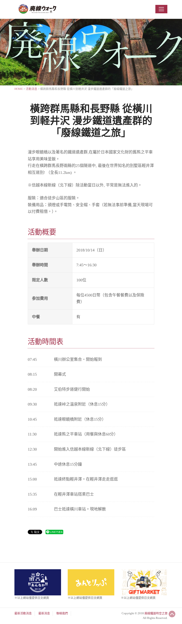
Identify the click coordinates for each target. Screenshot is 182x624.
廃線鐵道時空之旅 (156, 613)
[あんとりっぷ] (91, 582)
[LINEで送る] (54, 532)
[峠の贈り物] (144, 582)
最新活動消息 (23, 613)
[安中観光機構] (37, 582)
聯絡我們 (62, 613)
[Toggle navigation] (161, 9)
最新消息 (44, 613)
